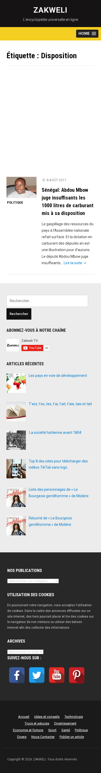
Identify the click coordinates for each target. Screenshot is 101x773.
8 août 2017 (56, 180)
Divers (21, 737)
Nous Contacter (43, 737)
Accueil (23, 717)
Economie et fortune (28, 730)
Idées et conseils (47, 717)
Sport (52, 730)
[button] (87, 34)
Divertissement (65, 723)
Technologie (73, 717)
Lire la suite (75, 263)
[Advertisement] (50, 124)
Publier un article (72, 737)
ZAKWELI (50, 9)
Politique (15, 202)
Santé (65, 730)
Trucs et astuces (37, 723)
